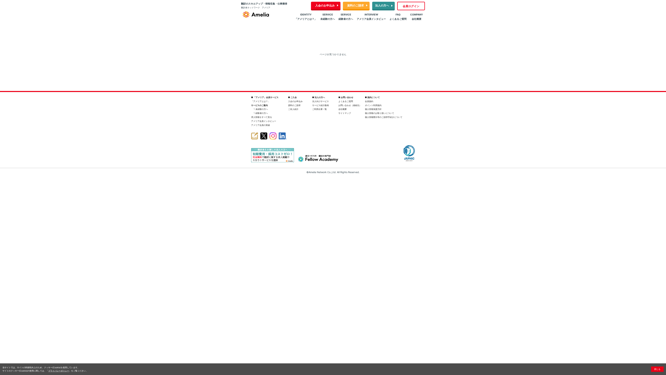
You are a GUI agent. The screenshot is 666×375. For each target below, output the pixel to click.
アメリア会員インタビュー (263, 121)
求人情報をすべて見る (261, 117)
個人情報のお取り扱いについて (379, 113)
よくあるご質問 (345, 101)
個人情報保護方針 (373, 109)
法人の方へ (382, 5)
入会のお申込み (325, 5)
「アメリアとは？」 (260, 101)
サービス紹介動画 (320, 105)
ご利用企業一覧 (319, 109)
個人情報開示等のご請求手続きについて (383, 117)
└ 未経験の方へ (260, 109)
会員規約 (369, 101)
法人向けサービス (320, 101)
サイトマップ (344, 113)
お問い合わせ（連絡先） (349, 105)
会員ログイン (411, 6)
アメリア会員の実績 (260, 125)
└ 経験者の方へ (260, 113)
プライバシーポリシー (58, 370)
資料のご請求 (355, 5)
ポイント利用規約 (373, 105)
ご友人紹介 (293, 109)
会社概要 (342, 109)
